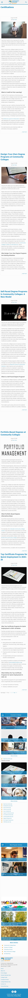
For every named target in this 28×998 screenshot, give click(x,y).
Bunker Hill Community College (9, 538)
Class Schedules (7, 811)
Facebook (15, 991)
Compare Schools (5, 979)
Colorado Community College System (13, 530)
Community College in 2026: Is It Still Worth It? (13, 244)
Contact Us (3, 984)
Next (14, 692)
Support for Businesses (8, 813)
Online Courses (7, 809)
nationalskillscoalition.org (15, 662)
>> (16, 692)
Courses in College (8, 947)
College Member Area (5, 982)
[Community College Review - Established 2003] (14, 2)
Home (2, 968)
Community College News (10, 945)
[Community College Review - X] (13, 992)
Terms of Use (10, 996)
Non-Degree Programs (8, 820)
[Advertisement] (14, 283)
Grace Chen (14, 565)
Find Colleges (4, 973)
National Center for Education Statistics (13, 365)
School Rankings (4, 986)
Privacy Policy (17, 996)
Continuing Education (8, 816)
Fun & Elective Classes (8, 815)
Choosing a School (8, 949)
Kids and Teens (7, 807)
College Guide (4, 977)
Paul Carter (14, 19)
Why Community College (9, 951)
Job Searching (7, 954)
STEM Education (7, 822)
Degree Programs (7, 818)
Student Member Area (6, 975)
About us (3, 971)
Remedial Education (7, 806)
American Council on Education (11, 119)
